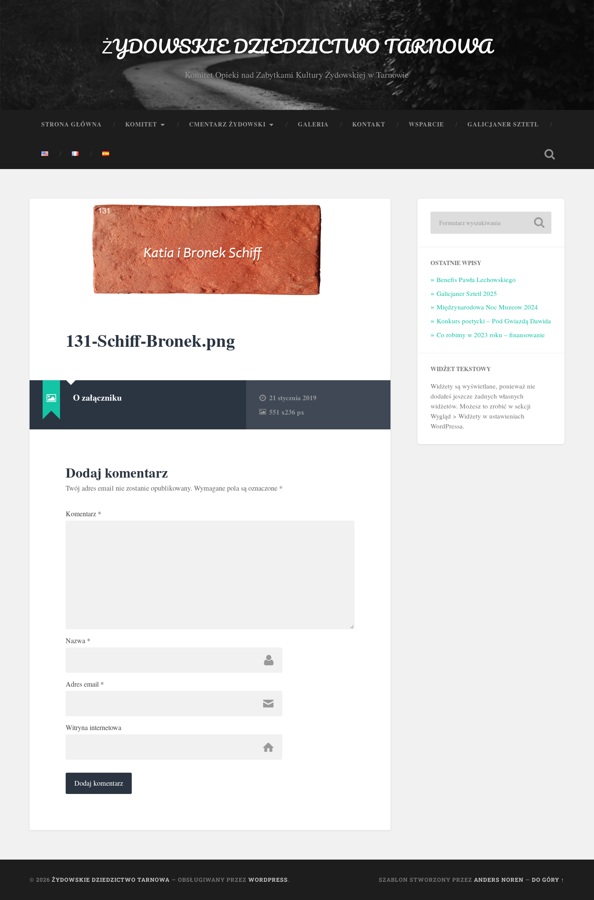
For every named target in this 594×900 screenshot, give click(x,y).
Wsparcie (426, 124)
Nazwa (78, 640)
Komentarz (83, 513)
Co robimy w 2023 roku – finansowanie (491, 334)
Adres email (85, 684)
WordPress (268, 879)
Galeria (313, 124)
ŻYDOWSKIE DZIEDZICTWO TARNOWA (297, 45)
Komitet (141, 124)
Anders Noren (499, 879)
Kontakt (368, 124)
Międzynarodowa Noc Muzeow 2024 (487, 306)
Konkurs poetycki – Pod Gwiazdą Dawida (494, 320)
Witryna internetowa (93, 727)
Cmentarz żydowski (227, 124)
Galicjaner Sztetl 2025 (467, 293)
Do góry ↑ (548, 879)
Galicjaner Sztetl (503, 124)
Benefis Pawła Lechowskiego (476, 279)
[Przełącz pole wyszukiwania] (549, 154)
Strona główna (71, 124)
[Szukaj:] (490, 223)
